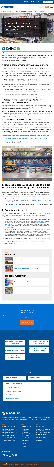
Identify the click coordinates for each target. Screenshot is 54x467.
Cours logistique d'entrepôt (43, 432)
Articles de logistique (41, 434)
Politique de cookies (32, 464)
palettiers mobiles (12, 204)
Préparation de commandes (14, 391)
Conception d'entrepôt (12, 387)
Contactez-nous (27, 322)
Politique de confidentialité (10, 464)
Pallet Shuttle (25, 437)
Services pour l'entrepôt (9, 440)
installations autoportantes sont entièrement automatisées (27, 113)
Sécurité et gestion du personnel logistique (18, 394)
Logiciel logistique (35, 377)
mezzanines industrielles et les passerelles (24, 126)
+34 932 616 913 (27, 313)
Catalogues (39, 440)
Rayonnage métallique (9, 437)
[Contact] (47, 7)
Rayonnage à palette (8, 435)
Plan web (22, 464)
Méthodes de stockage (12, 398)
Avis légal (35, 463)
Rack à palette (25, 435)
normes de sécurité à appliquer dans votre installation (22, 91)
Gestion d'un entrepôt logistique (14, 383)
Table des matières (7, 53)
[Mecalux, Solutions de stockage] (7, 8)
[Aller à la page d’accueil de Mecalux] (2, 11)
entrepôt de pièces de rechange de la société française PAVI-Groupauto (26, 138)
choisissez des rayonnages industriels (29, 83)
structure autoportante (10, 105)
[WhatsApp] (15, 49)
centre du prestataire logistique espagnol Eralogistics (22, 141)
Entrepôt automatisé (11, 377)
